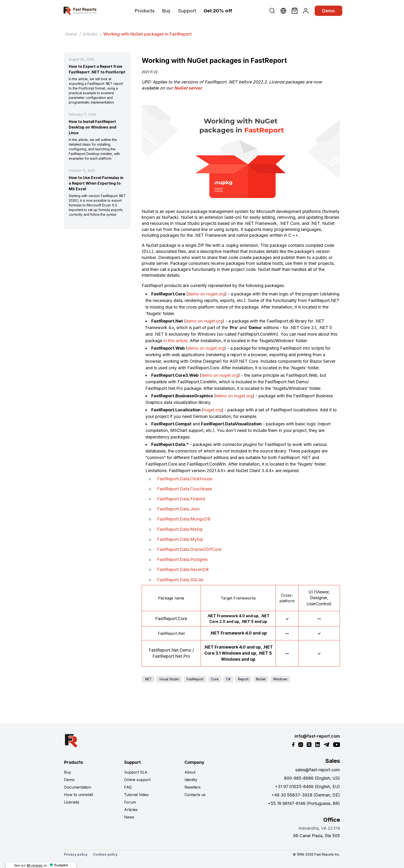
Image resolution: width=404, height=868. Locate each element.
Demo (328, 11)
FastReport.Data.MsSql (179, 529)
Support (187, 11)
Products (145, 11)
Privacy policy (75, 854)
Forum (130, 802)
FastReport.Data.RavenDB (183, 569)
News (129, 817)
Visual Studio (169, 679)
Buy (166, 11)
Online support (137, 779)
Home (71, 34)
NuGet (261, 679)
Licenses (71, 802)
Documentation (77, 787)
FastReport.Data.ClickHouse (184, 478)
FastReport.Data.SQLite (180, 579)
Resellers (192, 787)
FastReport (195, 679)
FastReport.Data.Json (178, 508)
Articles (90, 34)
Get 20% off (218, 11)
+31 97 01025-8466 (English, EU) (307, 786)
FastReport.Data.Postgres (182, 559)
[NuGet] (241, 154)
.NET (148, 679)
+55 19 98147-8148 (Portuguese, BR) (304, 803)
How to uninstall (78, 794)
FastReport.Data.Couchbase (184, 488)
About (189, 772)
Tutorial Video (136, 794)
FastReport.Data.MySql (180, 539)
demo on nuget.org (206, 293)
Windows (280, 679)
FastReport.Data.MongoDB (183, 518)
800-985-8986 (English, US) (312, 778)
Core (215, 679)
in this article (175, 340)
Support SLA (136, 772)
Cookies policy (105, 854)
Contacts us (195, 794)
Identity (190, 779)
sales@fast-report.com (317, 769)
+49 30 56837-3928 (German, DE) (305, 795)
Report (243, 679)
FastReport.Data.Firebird (181, 498)
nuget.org (212, 409)
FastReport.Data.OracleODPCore (189, 549)
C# (228, 679)
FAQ (128, 787)
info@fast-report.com (317, 736)
